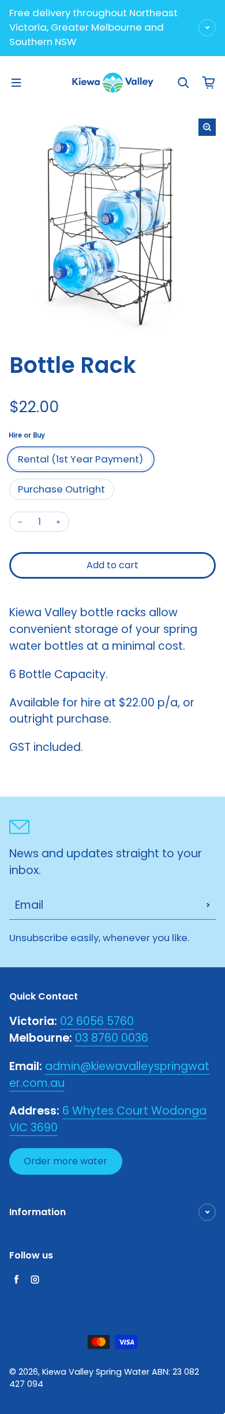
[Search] (183, 83)
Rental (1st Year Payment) (80, 459)
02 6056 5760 (97, 1021)
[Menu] (16, 83)
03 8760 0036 (111, 1038)
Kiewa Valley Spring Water (95, 1372)
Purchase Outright (61, 489)
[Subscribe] (208, 905)
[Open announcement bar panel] (207, 27)
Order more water (65, 1161)
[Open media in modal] (207, 127)
